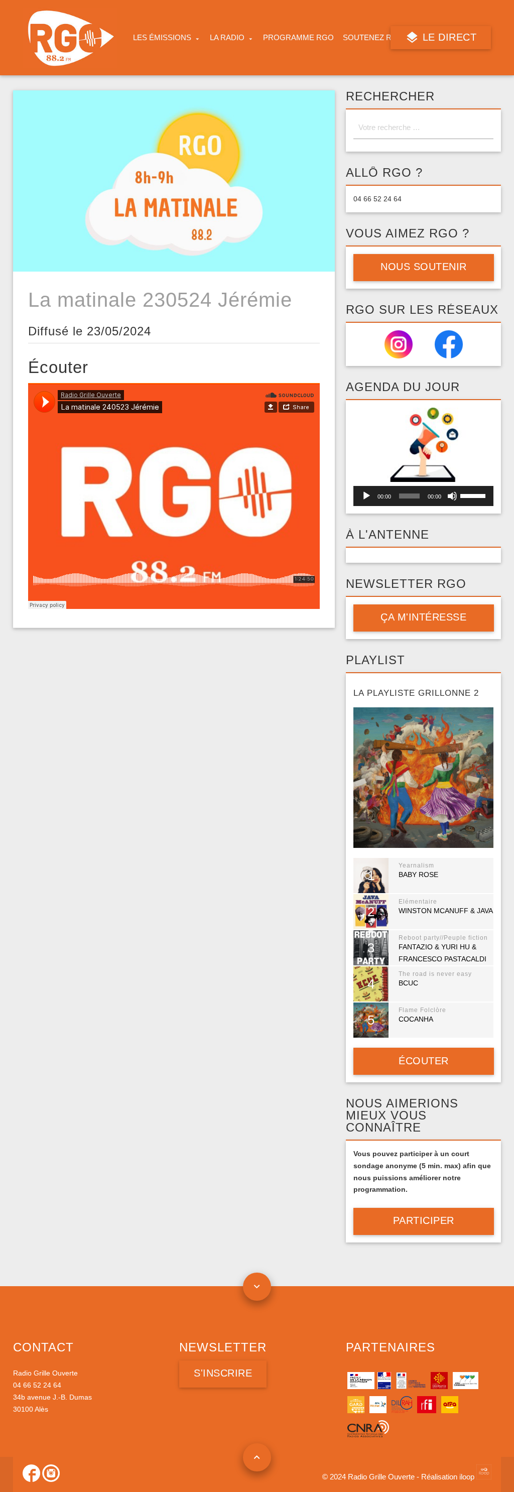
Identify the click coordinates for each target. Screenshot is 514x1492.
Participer (423, 1220)
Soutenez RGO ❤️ (379, 38)
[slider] (474, 495)
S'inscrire (223, 1373)
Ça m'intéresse (423, 617)
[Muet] (452, 496)
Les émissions (162, 38)
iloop (467, 1477)
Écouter (424, 1060)
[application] (423, 496)
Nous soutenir (423, 266)
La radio (227, 38)
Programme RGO (298, 38)
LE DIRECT (448, 37)
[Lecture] (366, 496)
